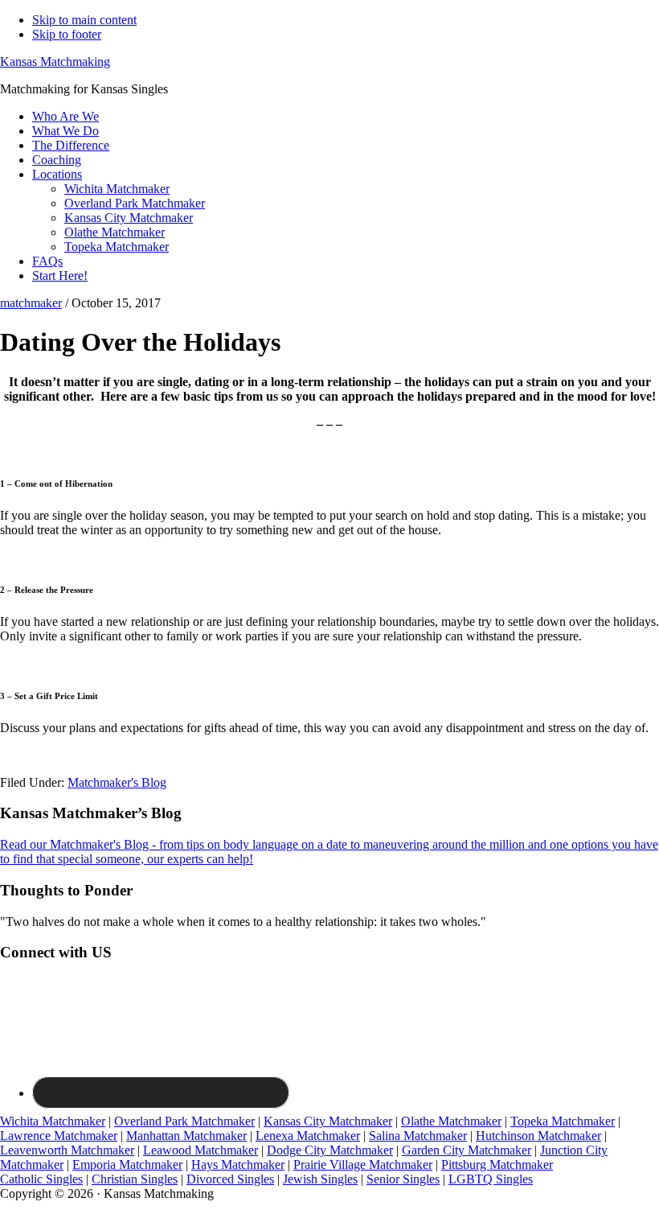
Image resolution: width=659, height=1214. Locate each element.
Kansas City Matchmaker (328, 1121)
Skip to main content (84, 20)
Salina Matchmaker (418, 1135)
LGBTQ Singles (490, 1179)
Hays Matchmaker (237, 1164)
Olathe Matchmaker (451, 1121)
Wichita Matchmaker (52, 1121)
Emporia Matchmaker (127, 1164)
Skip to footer (66, 34)
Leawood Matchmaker (200, 1150)
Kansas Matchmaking (55, 61)
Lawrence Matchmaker (58, 1135)
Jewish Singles (320, 1179)
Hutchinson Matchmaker (538, 1135)
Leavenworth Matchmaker (67, 1150)
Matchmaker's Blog (117, 782)
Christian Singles (135, 1179)
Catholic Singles (41, 1179)
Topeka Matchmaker (562, 1121)
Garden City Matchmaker (466, 1150)
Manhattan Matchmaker (186, 1135)
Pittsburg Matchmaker (497, 1164)
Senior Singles (403, 1179)
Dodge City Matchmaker (330, 1150)
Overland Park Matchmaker (184, 1121)
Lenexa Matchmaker (308, 1135)
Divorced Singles (230, 1179)
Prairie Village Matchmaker (362, 1164)
